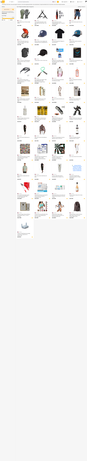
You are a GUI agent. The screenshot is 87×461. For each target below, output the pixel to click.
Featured (83, 6)
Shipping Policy (4, 13)
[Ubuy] (3, 2)
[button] (65, 1)
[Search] (58, 2)
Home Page (4, 4)
